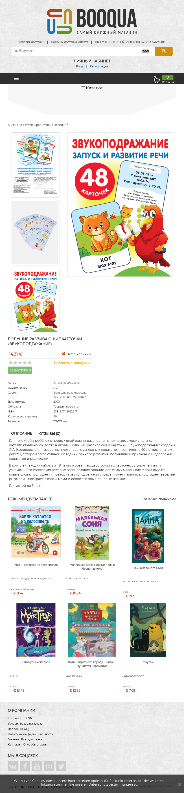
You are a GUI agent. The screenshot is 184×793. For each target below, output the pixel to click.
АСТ (56, 387)
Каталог (94, 88)
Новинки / (61, 125)
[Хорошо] (24, 361)
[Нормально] (19, 361)
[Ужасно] (10, 361)
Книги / (13, 125)
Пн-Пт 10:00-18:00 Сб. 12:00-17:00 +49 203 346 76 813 (130, 42)
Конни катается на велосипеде (36, 564)
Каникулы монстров (36, 662)
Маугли (148, 662)
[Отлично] (29, 361)
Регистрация (99, 66)
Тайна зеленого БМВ (148, 568)
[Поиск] (164, 51)
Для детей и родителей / (36, 125)
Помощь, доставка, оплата (69, 42)
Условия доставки (31, 42)
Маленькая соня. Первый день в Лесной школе (92, 566)
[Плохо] (15, 361)
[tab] (21, 433)
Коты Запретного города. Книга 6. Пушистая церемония (92, 664)
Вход (79, 66)
